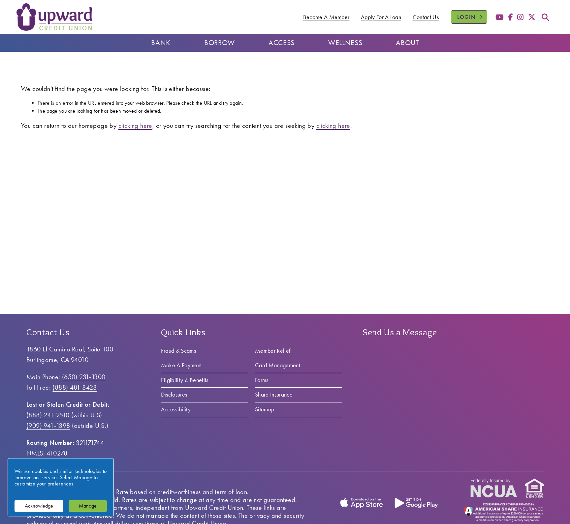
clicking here (135, 125)
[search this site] (545, 17)
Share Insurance (274, 394)
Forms (262, 380)
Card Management (277, 365)
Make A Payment (181, 365)
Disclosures (174, 394)
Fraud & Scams (178, 350)
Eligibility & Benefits (184, 380)
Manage (88, 506)
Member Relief (272, 350)
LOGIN (472, 17)
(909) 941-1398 (48, 425)
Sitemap (264, 409)
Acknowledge (39, 506)
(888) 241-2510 (48, 415)
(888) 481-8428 (74, 387)
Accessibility (176, 409)
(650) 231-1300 (84, 377)
